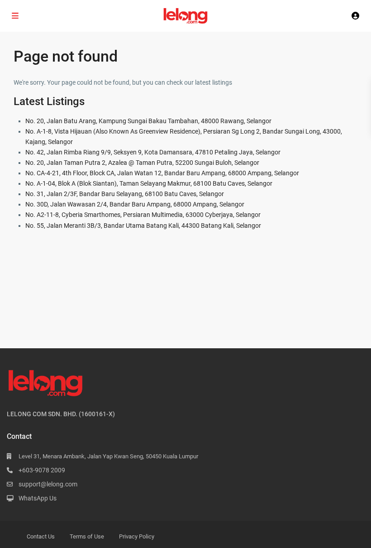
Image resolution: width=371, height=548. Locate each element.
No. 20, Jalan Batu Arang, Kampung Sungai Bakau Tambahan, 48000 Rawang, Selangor (148, 121)
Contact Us (41, 536)
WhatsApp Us (38, 498)
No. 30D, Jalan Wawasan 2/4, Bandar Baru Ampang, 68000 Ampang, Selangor (134, 204)
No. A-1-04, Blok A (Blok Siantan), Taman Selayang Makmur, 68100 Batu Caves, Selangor (148, 183)
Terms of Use (87, 536)
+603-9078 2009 (42, 470)
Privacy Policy (136, 536)
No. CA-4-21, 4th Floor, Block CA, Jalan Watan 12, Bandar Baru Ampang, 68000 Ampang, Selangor (162, 173)
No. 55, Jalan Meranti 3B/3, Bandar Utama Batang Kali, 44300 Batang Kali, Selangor (143, 225)
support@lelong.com (48, 484)
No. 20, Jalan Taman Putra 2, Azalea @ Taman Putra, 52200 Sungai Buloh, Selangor (142, 162)
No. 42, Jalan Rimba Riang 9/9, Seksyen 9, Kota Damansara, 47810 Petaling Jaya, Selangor (153, 152)
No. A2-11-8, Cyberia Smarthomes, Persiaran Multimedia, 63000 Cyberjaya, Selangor (143, 214)
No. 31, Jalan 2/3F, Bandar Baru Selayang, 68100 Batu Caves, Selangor (124, 193)
